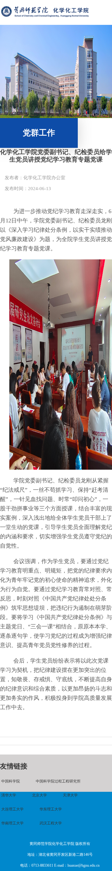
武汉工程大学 (51, 823)
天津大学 (70, 795)
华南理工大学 (12, 823)
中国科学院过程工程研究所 (58, 781)
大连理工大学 (12, 809)
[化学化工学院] (45, 18)
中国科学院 (10, 781)
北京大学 (39, 795)
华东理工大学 (51, 809)
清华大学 (8, 795)
